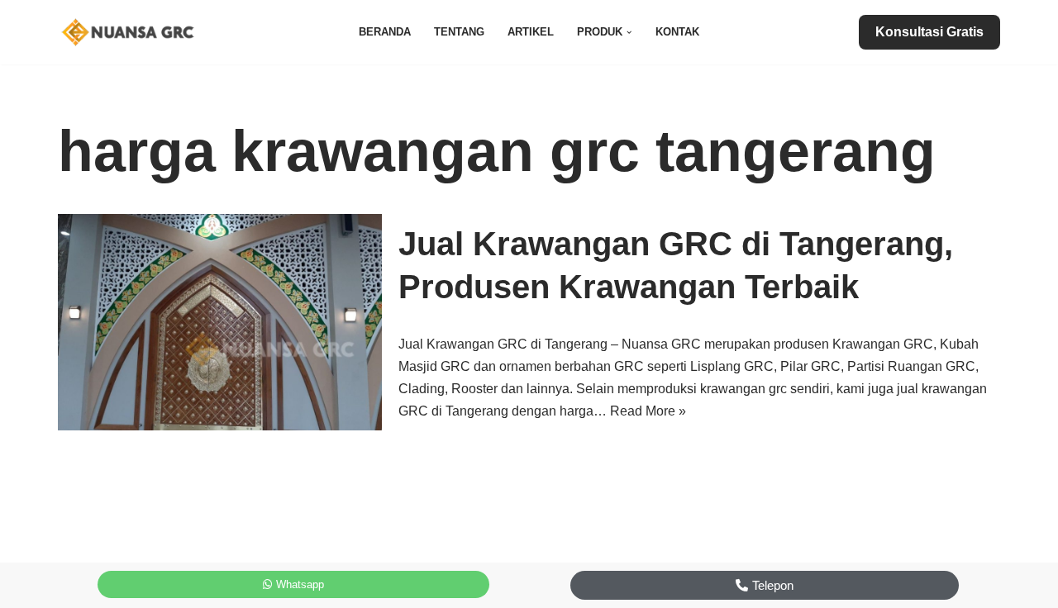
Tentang (459, 32)
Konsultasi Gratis (929, 32)
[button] (629, 32)
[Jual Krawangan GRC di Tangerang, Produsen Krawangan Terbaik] (220, 322)
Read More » (648, 411)
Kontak (677, 32)
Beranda (385, 32)
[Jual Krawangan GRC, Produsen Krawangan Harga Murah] (132, 32)
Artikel (531, 32)
